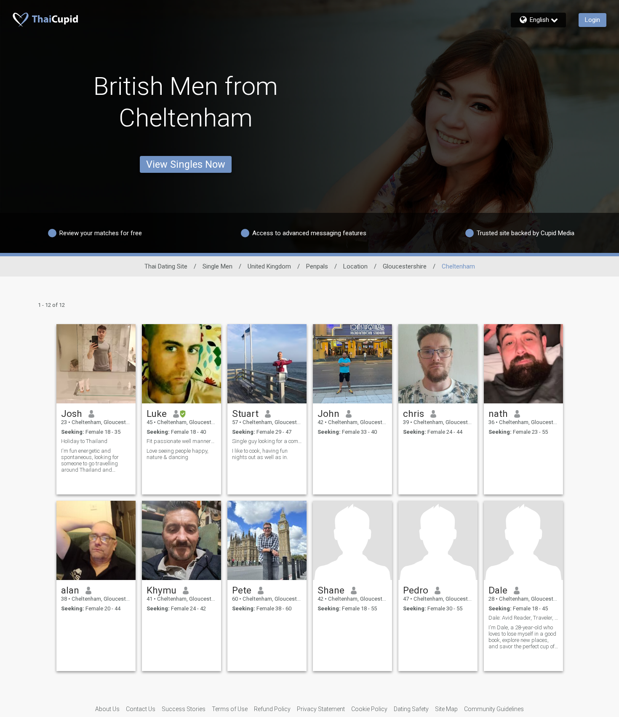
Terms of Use (230, 709)
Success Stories (183, 709)
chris (413, 413)
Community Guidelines (494, 709)
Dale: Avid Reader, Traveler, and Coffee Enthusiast (523, 618)
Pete (241, 590)
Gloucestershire (405, 266)
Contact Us (140, 709)
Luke (157, 413)
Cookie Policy (369, 709)
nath (498, 413)
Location (355, 266)
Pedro (415, 590)
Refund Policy (272, 709)
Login (592, 20)
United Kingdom (269, 266)
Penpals (317, 266)
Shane (331, 590)
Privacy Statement (321, 709)
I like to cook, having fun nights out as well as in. (260, 454)
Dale (497, 590)
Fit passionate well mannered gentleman (181, 441)
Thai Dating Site (165, 266)
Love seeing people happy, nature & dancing (177, 454)
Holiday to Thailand (84, 441)
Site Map (446, 709)
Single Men (217, 266)
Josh (71, 413)
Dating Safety (411, 709)
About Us (107, 709)
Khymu (161, 590)
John (328, 413)
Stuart (245, 413)
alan (70, 590)
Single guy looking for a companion (267, 441)
